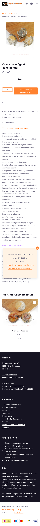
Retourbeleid (7, 416)
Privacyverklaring (8, 510)
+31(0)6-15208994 (9, 375)
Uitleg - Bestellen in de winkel (13, 425)
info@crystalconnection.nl (12, 377)
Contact (5, 422)
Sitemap (5, 428)
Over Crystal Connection (12, 419)
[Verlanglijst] (27, 4)
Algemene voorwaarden (11, 404)
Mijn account (7, 410)
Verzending (6, 413)
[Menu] (37, 3)
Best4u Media (18, 513)
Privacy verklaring (9, 407)
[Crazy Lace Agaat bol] (20, 313)
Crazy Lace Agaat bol (20, 331)
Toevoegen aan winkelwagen (25, 91)
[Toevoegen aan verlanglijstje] (3, 102)
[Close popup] (37, 248)
